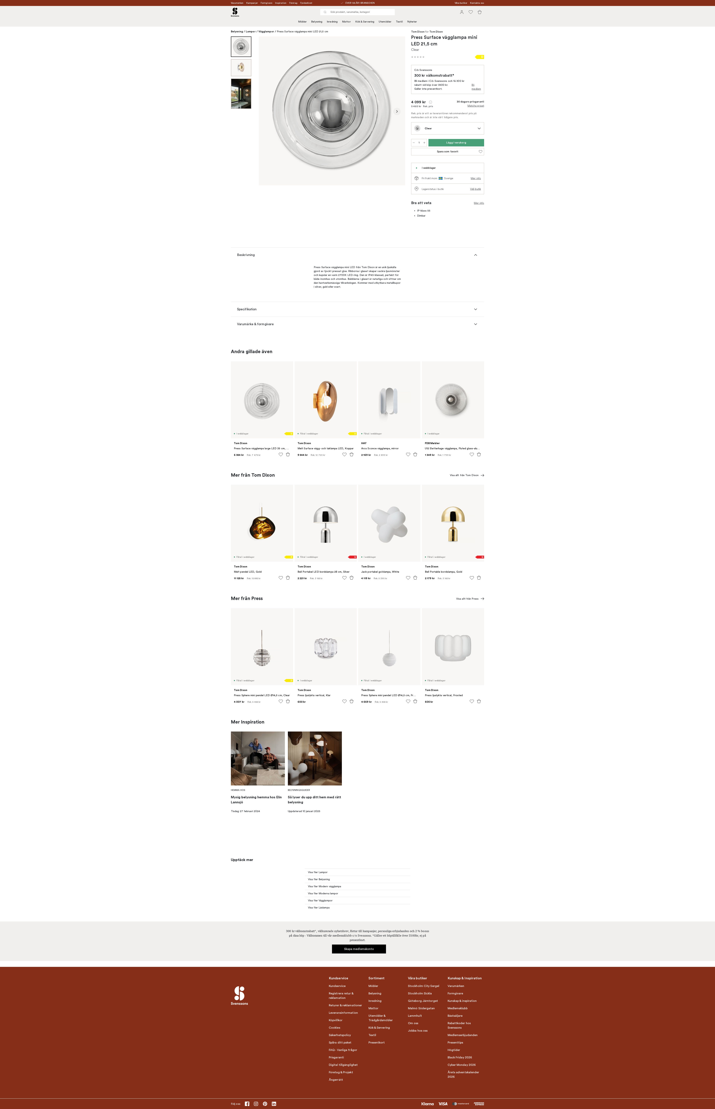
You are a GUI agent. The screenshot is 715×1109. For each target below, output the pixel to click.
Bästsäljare (455, 1015)
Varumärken (237, 3)
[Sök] (325, 12)
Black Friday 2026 (460, 1057)
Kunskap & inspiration (462, 1001)
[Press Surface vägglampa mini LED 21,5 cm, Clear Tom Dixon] (332, 111)
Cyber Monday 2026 (462, 1065)
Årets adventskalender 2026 (463, 1074)
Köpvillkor (335, 1020)
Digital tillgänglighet (343, 1065)
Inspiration (280, 3)
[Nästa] (397, 111)
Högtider (454, 1050)
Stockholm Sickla (420, 993)
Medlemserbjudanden (463, 1035)
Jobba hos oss (418, 1030)
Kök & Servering (364, 21)
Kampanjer (252, 3)
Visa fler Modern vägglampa (324, 886)
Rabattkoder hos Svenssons (459, 1025)
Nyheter (412, 21)
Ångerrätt (336, 1079)
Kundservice (337, 986)
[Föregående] (267, 111)
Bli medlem (476, 86)
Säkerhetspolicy (340, 1035)
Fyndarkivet (306, 3)
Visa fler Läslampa (319, 907)
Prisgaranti (336, 1057)
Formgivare (266, 3)
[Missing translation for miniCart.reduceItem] (413, 142)
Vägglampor (266, 31)
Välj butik (475, 189)
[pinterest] (265, 1104)
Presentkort (376, 1042)
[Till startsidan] (235, 12)
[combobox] (357, 12)
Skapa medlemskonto (359, 949)
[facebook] (247, 1104)
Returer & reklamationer (345, 1005)
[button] (418, 57)
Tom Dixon (418, 32)
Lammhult (415, 1015)
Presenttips (455, 1042)
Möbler (302, 21)
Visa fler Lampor (318, 872)
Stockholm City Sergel (423, 986)
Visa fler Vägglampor (320, 900)
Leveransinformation (343, 1012)
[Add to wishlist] (281, 454)
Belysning (316, 21)
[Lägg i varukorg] (288, 454)
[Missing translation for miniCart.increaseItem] (424, 142)
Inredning (332, 21)
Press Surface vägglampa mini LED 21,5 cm (302, 31)
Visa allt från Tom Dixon (464, 475)
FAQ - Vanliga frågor (343, 1050)
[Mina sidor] (461, 12)
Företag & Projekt (341, 1072)
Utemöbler (385, 21)
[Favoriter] (470, 12)
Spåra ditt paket (340, 1042)
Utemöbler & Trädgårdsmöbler (380, 1018)
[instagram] (256, 1104)
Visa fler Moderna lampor (323, 893)
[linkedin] (274, 1104)
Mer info (476, 178)
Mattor (346, 21)
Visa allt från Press (467, 598)
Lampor (251, 31)
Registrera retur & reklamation (341, 996)
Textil (399, 21)
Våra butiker (461, 3)
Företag (293, 3)
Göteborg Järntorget (423, 1001)
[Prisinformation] (430, 102)
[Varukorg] (479, 12)
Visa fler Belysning (319, 879)
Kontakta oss (477, 3)
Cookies (334, 1027)
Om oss (413, 1023)
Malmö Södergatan (421, 1008)
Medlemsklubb (458, 1008)
